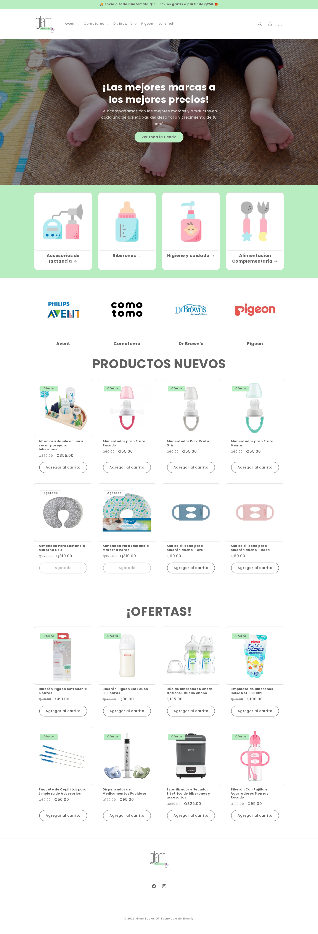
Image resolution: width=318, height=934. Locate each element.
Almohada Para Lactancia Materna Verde (126, 548)
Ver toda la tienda (159, 136)
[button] (71, 24)
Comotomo (127, 343)
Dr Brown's (191, 343)
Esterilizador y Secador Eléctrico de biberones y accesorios (188, 794)
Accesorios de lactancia (63, 258)
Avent (63, 343)
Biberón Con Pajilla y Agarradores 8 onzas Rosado (249, 794)
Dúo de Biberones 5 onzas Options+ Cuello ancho (190, 691)
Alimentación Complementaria (252, 258)
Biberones (124, 256)
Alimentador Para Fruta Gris (188, 443)
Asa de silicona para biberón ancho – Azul (185, 548)
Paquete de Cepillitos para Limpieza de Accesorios (63, 792)
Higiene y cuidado (188, 256)
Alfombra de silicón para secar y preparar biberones (61, 445)
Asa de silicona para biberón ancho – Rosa (250, 548)
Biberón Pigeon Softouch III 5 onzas (63, 691)
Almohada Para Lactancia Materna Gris (62, 548)
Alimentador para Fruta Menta (252, 443)
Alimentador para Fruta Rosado (124, 443)
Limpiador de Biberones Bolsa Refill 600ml (252, 691)
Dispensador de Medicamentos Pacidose (124, 792)
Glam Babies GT (148, 918)
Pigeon (255, 343)
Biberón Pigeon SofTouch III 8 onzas (125, 691)
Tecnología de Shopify (177, 918)
